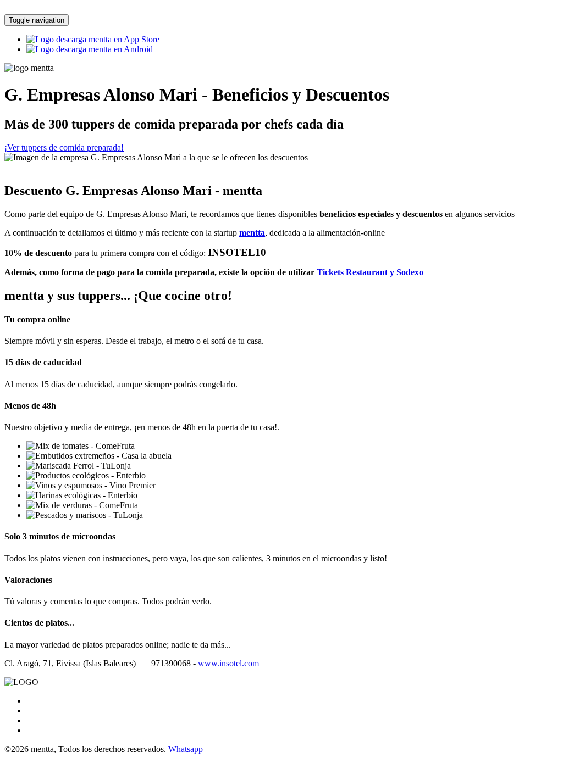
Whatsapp (185, 749)
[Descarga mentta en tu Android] (89, 49)
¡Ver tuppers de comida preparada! (64, 147)
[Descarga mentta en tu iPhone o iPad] (92, 39)
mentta (252, 232)
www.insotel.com (228, 663)
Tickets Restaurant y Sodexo (370, 272)
